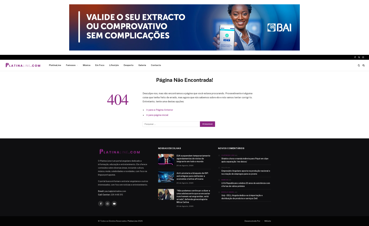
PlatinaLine (55, 65)
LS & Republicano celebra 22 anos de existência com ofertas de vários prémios (245, 184)
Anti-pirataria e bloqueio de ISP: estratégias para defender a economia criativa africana (192, 176)
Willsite (267, 221)
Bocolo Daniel (227, 192)
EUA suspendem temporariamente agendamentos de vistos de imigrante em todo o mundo (193, 159)
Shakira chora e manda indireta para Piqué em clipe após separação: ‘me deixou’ (244, 160)
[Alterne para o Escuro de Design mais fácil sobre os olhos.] (359, 65)
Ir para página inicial (157, 115)
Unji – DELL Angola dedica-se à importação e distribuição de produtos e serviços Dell (242, 197)
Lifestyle (114, 65)
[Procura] (363, 65)
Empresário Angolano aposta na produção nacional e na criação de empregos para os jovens (245, 172)
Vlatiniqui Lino (227, 155)
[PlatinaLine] (23, 65)
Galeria (142, 65)
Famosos (71, 65)
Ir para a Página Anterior (159, 109)
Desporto (128, 65)
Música (86, 65)
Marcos (224, 180)
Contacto (156, 65)
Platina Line (133, 221)
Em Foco (99, 65)
